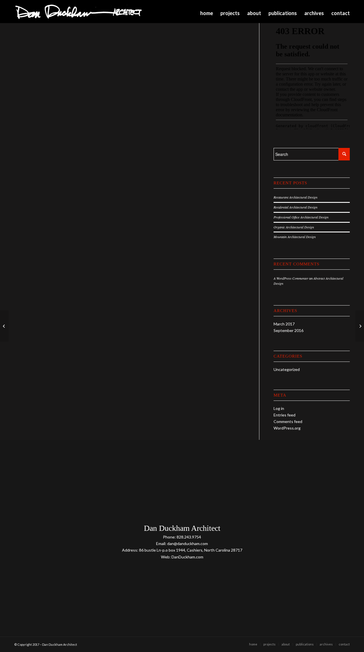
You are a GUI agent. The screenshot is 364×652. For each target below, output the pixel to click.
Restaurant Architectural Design (295, 197)
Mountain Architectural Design (295, 236)
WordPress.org (287, 428)
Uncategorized (287, 369)
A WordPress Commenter (291, 278)
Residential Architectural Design (295, 207)
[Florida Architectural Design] (4, 326)
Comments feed (288, 421)
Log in (279, 408)
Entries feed (284, 414)
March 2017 (284, 323)
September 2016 (288, 330)
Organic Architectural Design (294, 227)
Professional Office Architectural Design (301, 217)
